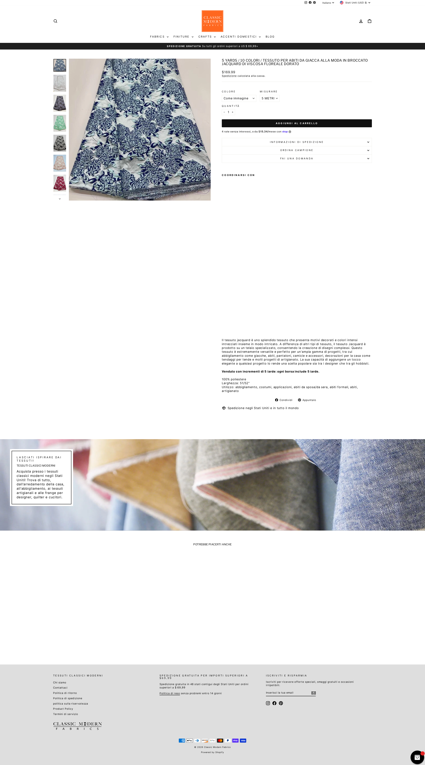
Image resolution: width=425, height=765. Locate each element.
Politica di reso (170, 693)
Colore (229, 91)
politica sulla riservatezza (70, 703)
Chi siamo (59, 682)
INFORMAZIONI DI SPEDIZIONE (297, 142)
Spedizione (229, 75)
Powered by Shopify (212, 752)
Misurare (269, 91)
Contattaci (60, 687)
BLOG (270, 36)
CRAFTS (205, 36)
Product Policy (63, 708)
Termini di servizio (65, 714)
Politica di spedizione (67, 698)
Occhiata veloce (91, 627)
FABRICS (158, 36)
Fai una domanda (297, 158)
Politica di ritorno (65, 693)
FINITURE (182, 36)
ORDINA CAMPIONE (297, 150)
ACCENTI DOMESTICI (239, 36)
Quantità (231, 106)
